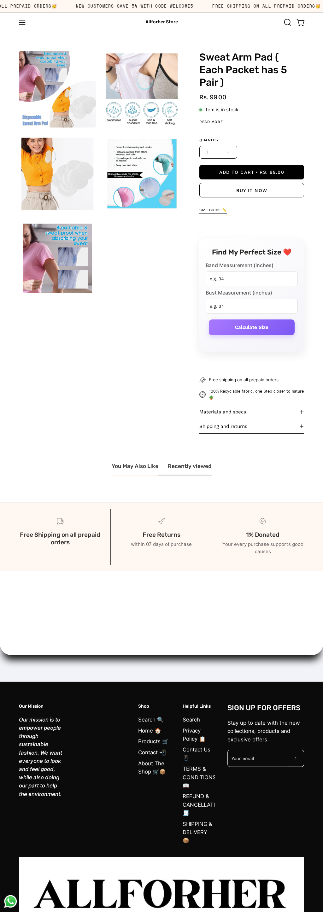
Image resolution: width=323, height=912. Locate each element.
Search (191, 719)
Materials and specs (222, 412)
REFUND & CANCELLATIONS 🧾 (204, 804)
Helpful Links (197, 706)
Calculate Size (251, 327)
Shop (143, 706)
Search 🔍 (151, 719)
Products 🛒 (153, 741)
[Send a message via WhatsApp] (10, 901)
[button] (287, 22)
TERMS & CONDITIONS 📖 (199, 777)
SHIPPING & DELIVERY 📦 (197, 832)
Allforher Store (161, 22)
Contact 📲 (152, 752)
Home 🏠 (149, 730)
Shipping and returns (223, 426)
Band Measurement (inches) (239, 265)
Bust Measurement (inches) (239, 292)
